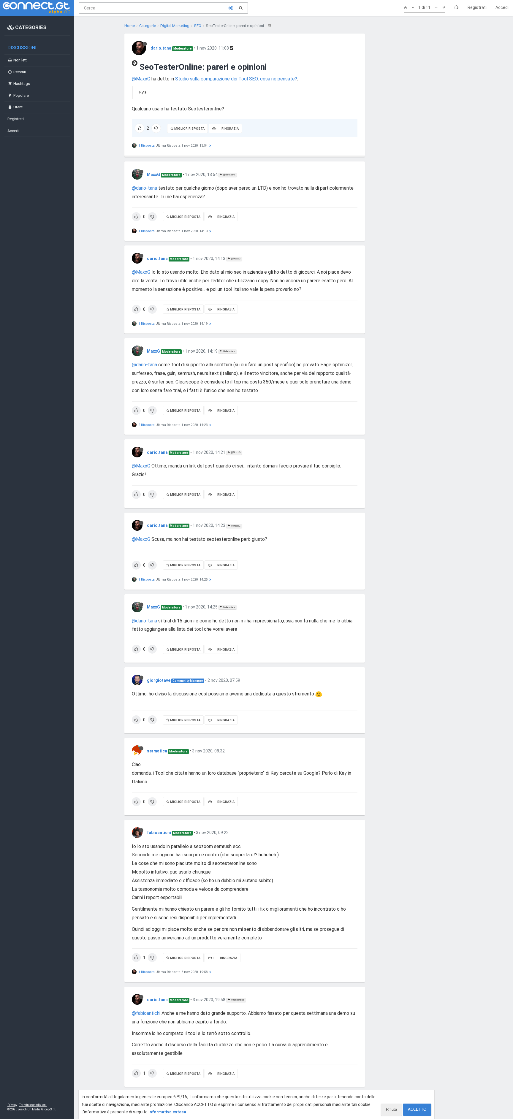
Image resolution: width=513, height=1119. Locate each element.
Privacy (12, 1105)
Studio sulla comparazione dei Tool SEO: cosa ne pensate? (236, 79)
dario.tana (161, 48)
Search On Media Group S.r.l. (37, 1109)
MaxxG (153, 174)
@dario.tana (228, 174)
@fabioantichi (237, 999)
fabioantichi (159, 832)
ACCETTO (417, 1109)
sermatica (157, 751)
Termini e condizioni (33, 1105)
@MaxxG (141, 79)
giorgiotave (158, 680)
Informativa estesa (167, 1112)
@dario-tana (144, 188)
